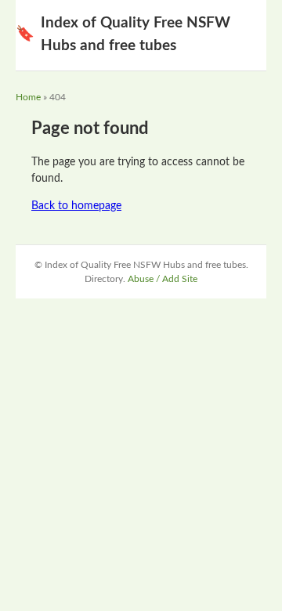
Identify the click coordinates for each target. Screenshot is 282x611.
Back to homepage (76, 206)
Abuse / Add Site (162, 279)
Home (28, 97)
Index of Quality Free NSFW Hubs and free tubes (123, 34)
